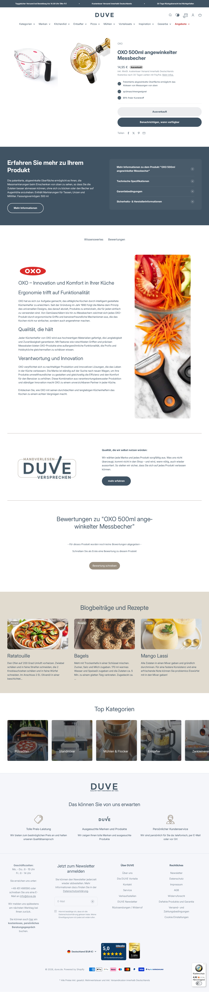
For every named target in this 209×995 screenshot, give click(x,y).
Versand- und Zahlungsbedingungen (176, 909)
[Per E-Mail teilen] (144, 133)
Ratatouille (18, 656)
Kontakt (127, 884)
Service (127, 890)
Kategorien (25, 23)
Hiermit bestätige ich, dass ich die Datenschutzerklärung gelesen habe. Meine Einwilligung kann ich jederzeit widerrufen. (77, 914)
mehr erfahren (116, 480)
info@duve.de (28, 896)
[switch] (199, 983)
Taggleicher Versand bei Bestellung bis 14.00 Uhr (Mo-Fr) (41, 3)
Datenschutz (176, 878)
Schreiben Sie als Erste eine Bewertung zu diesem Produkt (104, 551)
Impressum (176, 884)
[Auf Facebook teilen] (128, 133)
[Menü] (204, 964)
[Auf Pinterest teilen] (138, 133)
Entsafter (78, 23)
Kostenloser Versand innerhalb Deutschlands (112, 3)
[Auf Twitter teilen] (133, 133)
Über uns (127, 872)
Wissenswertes (93, 239)
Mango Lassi (154, 656)
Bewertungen (116, 239)
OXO (120, 43)
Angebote (181, 23)
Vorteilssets (125, 23)
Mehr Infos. (168, 74)
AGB (176, 890)
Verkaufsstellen (127, 895)
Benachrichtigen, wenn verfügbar (159, 122)
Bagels (81, 656)
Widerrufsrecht (176, 895)
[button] (104, 551)
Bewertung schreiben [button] (105, 565)
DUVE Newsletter (127, 901)
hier (31, 919)
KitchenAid (60, 23)
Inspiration (145, 23)
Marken (43, 23)
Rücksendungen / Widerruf (127, 907)
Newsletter (176, 872)
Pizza (93, 23)
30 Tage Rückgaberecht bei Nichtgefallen (175, 3)
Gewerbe (163, 23)
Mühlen (108, 23)
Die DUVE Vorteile (127, 878)
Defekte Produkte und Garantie (176, 901)
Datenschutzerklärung (75, 891)
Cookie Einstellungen (176, 917)
